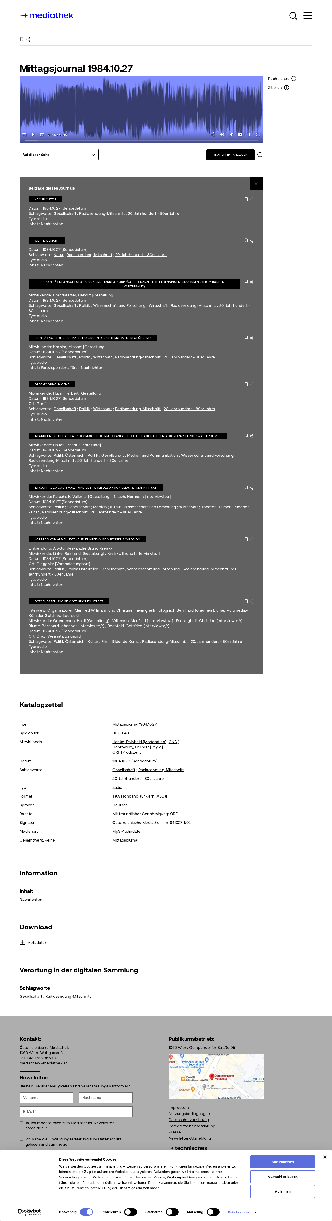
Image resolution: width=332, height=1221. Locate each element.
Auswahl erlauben (283, 1177)
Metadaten (37, 942)
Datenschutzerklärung (189, 1119)
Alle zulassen (282, 1162)
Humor (225, 507)
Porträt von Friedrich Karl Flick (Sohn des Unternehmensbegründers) (93, 338)
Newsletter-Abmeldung (190, 1138)
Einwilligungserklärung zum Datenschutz (85, 1139)
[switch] (130, 1212)
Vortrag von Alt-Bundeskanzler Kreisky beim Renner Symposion (87, 539)
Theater (208, 507)
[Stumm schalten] (222, 134)
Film (105, 641)
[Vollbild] (258, 134)
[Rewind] (24, 134)
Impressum (179, 1107)
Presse (175, 1132)
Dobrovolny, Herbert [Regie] (137, 747)
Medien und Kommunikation (152, 455)
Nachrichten (45, 199)
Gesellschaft (65, 213)
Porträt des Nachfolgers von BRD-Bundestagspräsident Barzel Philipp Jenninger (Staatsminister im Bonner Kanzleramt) (134, 284)
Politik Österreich (69, 455)
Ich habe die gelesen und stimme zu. (74, 1142)
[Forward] (42, 134)
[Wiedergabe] (33, 134)
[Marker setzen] (231, 134)
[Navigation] (305, 15)
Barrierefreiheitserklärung (192, 1126)
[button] (293, 15)
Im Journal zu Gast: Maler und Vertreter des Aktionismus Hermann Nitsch (96, 487)
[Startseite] (47, 14)
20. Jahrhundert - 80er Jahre (153, 213)
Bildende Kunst (125, 641)
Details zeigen (239, 1212)
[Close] (256, 183)
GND (173, 742)
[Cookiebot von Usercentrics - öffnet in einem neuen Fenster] (29, 1212)
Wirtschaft (158, 305)
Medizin (100, 507)
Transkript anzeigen (230, 154)
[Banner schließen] (325, 1157)
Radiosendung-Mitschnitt (102, 213)
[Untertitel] (240, 134)
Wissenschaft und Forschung (119, 305)
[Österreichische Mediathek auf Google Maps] (216, 1076)
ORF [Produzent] (127, 752)
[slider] (141, 140)
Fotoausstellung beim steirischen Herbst (69, 601)
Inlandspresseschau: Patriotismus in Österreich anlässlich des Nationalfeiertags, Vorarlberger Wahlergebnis (128, 436)
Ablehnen (283, 1191)
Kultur (115, 507)
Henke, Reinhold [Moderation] (139, 742)
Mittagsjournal (125, 840)
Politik (84, 305)
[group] (59, 154)
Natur (58, 254)
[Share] (212, 134)
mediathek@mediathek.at (43, 1063)
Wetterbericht (47, 240)
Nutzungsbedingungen (189, 1113)
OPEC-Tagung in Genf (52, 384)
